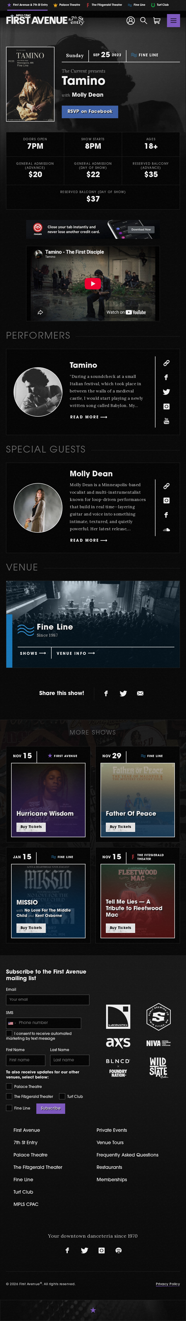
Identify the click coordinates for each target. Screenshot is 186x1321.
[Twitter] (166, 392)
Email (11, 990)
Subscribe (51, 1108)
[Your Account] (130, 20)
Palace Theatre (27, 1087)
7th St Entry (26, 1143)
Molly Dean (91, 474)
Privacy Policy (168, 1284)
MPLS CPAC (26, 1205)
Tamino (83, 366)
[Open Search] (143, 20)
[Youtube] (166, 421)
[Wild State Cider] (158, 1068)
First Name (15, 1050)
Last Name (59, 1050)
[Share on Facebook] (106, 694)
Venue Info (72, 654)
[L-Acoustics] (118, 1017)
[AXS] (118, 1043)
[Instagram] (166, 406)
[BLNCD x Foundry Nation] (118, 1068)
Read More (84, 417)
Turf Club (74, 1097)
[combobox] (11, 1023)
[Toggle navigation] (173, 20)
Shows (29, 654)
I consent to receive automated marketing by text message (38, 1036)
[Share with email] (140, 694)
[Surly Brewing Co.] (158, 1017)
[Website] (166, 363)
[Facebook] (166, 377)
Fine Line (21, 1108)
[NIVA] (158, 1043)
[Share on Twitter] (123, 694)
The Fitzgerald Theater (33, 1097)
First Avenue (27, 1130)
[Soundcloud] (166, 530)
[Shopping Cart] (156, 20)
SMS (9, 1013)
